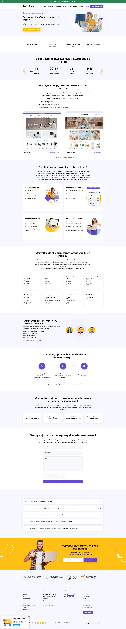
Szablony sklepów (26, 603)
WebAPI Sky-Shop (46, 603)
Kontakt (81, 6)
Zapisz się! (16, 625)
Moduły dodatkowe (26, 598)
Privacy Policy (67, 626)
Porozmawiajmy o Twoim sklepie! (31, 29)
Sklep (45, 6)
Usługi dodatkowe (26, 600)
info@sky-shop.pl (87, 607)
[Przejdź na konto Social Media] (35, 623)
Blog (44, 600)
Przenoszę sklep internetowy (49, 596)
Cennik (64, 6)
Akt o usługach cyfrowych (28, 611)
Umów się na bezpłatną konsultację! (31, 340)
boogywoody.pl (98, 152)
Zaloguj (87, 6)
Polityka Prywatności (27, 609)
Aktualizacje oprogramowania (29, 605)
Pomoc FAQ (45, 598)
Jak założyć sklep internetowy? (49, 594)
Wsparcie (75, 6)
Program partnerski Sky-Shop (69, 594)
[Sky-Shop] (28, 7)
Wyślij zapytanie (88, 612)
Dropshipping (51, 6)
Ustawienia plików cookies (28, 613)
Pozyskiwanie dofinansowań (49, 605)
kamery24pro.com (54, 152)
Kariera (64, 596)
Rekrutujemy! (70, 596)
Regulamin (25, 607)
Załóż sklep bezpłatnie (97, 6)
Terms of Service (74, 626)
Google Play (99, 623)
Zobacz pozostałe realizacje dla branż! (63, 157)
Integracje (58, 6)
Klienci (69, 6)
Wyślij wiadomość (62, 481)
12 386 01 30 (86, 605)
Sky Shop (28, 13)
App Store (90, 623)
